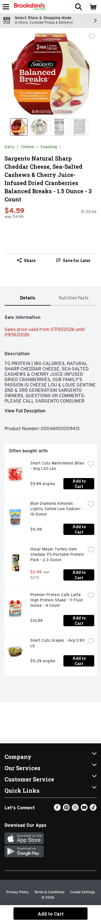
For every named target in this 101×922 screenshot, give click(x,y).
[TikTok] (93, 809)
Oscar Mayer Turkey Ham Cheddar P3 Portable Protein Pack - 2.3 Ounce (57, 554)
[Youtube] (84, 809)
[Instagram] (75, 809)
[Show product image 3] (59, 127)
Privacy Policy (17, 892)
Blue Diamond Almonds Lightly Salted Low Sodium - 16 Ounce (56, 508)
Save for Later (77, 260)
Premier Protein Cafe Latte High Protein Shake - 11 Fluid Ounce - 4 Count (57, 600)
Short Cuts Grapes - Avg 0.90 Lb (57, 643)
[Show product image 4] (79, 127)
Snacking (48, 147)
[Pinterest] (66, 809)
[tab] (27, 298)
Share (29, 260)
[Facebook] (57, 809)
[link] (73, 260)
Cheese (27, 147)
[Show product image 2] (39, 127)
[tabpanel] (50, 493)
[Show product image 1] (18, 127)
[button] (78, 7)
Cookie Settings (82, 892)
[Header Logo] (28, 7)
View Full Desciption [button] (24, 411)
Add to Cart (79, 483)
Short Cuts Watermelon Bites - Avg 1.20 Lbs (57, 466)
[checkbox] (91, 36)
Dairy (9, 147)
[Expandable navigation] (6, 6)
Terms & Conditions (49, 892)
